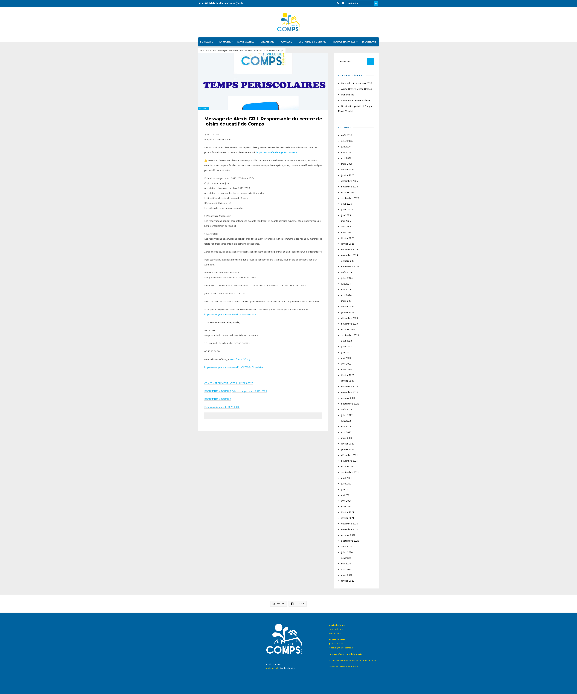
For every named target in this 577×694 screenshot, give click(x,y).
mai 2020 (346, 563)
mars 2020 (347, 574)
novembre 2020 (349, 529)
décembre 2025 (349, 180)
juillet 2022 (347, 415)
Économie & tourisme (312, 41)
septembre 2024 (350, 266)
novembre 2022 (349, 392)
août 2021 (346, 477)
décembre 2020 (349, 523)
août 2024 (346, 272)
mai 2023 (346, 357)
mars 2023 (347, 369)
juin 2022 (346, 420)
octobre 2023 (348, 329)
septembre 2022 (350, 403)
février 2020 (347, 580)
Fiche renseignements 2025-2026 (249, 390)
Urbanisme (267, 41)
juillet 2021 (347, 483)
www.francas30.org (240, 359)
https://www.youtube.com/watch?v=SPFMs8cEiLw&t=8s (233, 367)
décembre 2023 (349, 317)
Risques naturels (344, 41)
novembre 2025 (349, 186)
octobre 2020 (348, 534)
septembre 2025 (350, 197)
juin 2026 (346, 146)
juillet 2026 (347, 140)
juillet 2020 (347, 552)
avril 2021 (346, 500)
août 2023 (346, 340)
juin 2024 (346, 283)
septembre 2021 (350, 472)
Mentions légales (273, 664)
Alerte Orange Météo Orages (356, 88)
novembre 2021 (349, 460)
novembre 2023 (349, 323)
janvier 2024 (347, 312)
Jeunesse (286, 41)
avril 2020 (346, 569)
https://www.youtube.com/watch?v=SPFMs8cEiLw (230, 314)
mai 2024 (346, 289)
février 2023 (347, 375)
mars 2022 (347, 437)
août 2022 (346, 409)
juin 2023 (346, 352)
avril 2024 (346, 295)
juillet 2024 (347, 277)
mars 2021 (347, 506)
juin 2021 (346, 489)
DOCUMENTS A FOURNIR (217, 390)
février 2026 (347, 169)
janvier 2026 (347, 175)
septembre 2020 (350, 540)
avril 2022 (346, 432)
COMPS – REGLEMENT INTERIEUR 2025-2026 (228, 383)
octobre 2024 (348, 260)
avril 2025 (346, 226)
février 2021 (347, 512)
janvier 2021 (347, 517)
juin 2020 (346, 557)
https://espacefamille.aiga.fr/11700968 (276, 152)
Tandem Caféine (287, 668)
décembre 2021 (349, 455)
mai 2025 (346, 220)
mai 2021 (346, 494)
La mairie (225, 41)
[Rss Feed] (338, 3)
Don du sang (347, 94)
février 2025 (347, 237)
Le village (206, 41)
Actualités (247, 41)
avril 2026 (346, 157)
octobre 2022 (348, 397)
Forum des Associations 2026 (356, 83)
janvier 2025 (347, 243)
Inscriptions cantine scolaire (355, 100)
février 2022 (347, 443)
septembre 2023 (350, 335)
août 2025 (346, 203)
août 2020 (346, 546)
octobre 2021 (348, 466)
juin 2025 (346, 215)
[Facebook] (342, 3)
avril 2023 (346, 363)
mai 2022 (346, 426)
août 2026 (346, 135)
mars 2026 (347, 163)
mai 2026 (346, 152)
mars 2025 (347, 232)
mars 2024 (347, 300)
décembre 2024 (349, 249)
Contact (370, 41)
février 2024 (347, 306)
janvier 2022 (347, 449)
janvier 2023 (347, 380)
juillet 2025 (347, 209)
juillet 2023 (347, 346)
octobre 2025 (348, 192)
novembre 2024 (349, 255)
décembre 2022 (349, 386)
